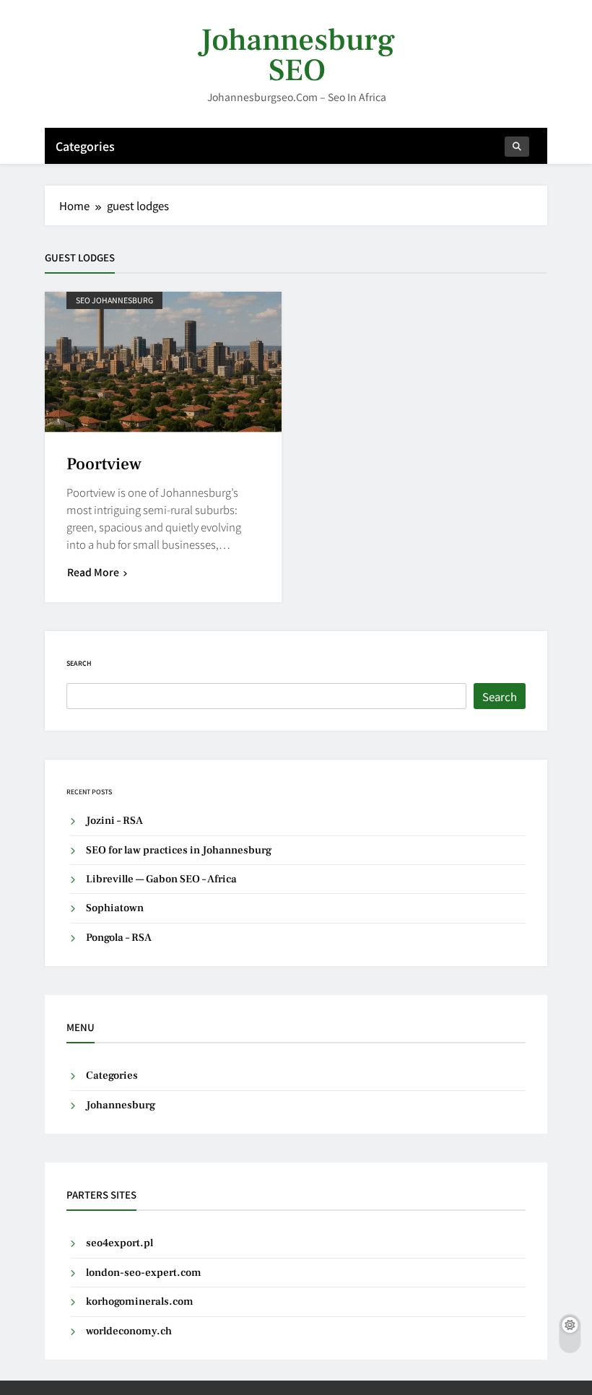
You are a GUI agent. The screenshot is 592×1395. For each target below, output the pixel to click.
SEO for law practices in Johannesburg (178, 850)
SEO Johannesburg (114, 300)
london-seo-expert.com (143, 1272)
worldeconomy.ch (129, 1331)
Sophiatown (115, 908)
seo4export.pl (119, 1243)
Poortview (104, 464)
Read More (93, 572)
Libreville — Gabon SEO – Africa (161, 879)
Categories (85, 146)
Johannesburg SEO (297, 55)
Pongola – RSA (119, 937)
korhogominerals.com (139, 1301)
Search (79, 663)
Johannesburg (120, 1105)
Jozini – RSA (114, 820)
